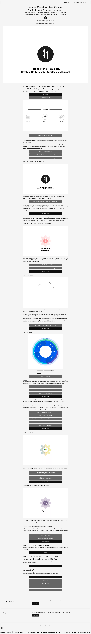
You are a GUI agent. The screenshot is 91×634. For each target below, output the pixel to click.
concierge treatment (28, 210)
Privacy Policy (50, 628)
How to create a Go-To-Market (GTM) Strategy (45, 265)
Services (73, 2)
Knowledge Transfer (62, 530)
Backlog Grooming (36, 409)
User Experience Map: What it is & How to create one (45, 419)
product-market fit (49, 205)
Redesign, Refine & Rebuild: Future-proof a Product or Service (45, 477)
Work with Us (45, 213)
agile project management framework (47, 383)
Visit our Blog (45, 583)
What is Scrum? (45, 386)
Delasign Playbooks (45, 97)
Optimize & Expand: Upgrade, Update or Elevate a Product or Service (45, 472)
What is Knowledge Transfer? (45, 538)
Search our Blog (45, 566)
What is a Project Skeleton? (45, 393)
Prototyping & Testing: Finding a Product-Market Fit (45, 201)
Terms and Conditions (42, 628)
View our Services (45, 586)
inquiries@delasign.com (47, 625)
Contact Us (45, 552)
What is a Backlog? (45, 390)
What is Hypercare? (45, 535)
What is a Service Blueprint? (45, 415)
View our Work (45, 590)
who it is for (41, 206)
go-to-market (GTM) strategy (34, 148)
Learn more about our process (45, 135)
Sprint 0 (39, 373)
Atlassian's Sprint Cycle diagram (45, 370)
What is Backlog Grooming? (45, 425)
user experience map (46, 407)
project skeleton (33, 381)
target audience (41, 146)
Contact (84, 2)
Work (69, 2)
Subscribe (45, 94)
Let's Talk (35, 603)
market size (45, 196)
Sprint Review (26, 409)
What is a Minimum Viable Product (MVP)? (45, 325)
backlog (25, 381)
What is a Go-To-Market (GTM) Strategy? (45, 158)
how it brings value (48, 206)
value (52, 196)
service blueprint (34, 407)
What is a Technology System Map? (45, 412)
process (61, 139)
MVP (48, 320)
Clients (77, 2)
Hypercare (49, 526)
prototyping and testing (45, 198)
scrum (63, 383)
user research (35, 198)
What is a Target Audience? (45, 151)
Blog (81, 2)
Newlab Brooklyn (47, 624)
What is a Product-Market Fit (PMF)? (46, 154)
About (65, 2)
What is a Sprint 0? (45, 376)
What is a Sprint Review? (45, 422)
